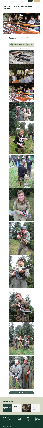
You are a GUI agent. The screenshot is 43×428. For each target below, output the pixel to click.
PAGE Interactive (38, 426)
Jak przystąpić (28, 419)
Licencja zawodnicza (37, 419)
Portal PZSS (36, 417)
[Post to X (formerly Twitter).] (20, 393)
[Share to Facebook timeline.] (25, 393)
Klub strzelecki (20, 417)
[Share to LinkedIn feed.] (22, 393)
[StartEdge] (6, 1)
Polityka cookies (36, 420)
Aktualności (19, 418)
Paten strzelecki (36, 418)
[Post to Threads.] (27, 393)
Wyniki (19, 420)
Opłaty (27, 418)
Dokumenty (28, 417)
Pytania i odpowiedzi (29, 420)
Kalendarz (19, 419)
